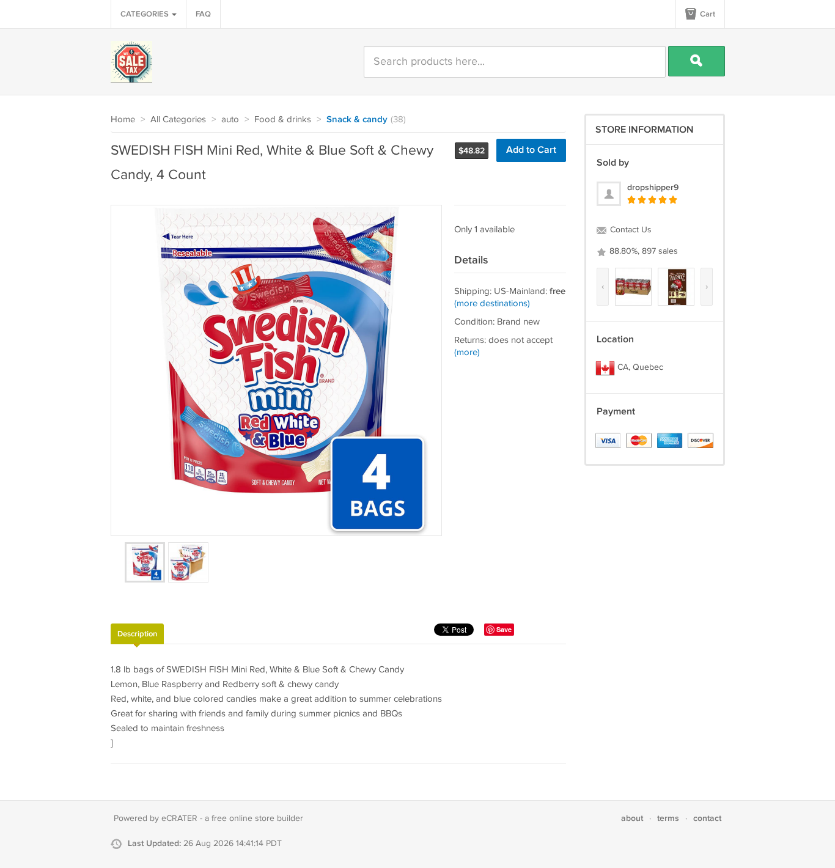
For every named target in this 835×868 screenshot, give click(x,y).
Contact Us (630, 230)
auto (230, 119)
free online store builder (257, 818)
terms (668, 818)
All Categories (178, 119)
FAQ (203, 14)
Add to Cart (531, 150)
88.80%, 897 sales (642, 251)
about (632, 818)
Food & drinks (282, 119)
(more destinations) (492, 303)
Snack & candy (357, 119)
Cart (706, 14)
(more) (467, 352)
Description (137, 634)
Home (123, 119)
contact (707, 818)
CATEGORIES (145, 14)
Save (504, 629)
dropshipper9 (653, 187)
